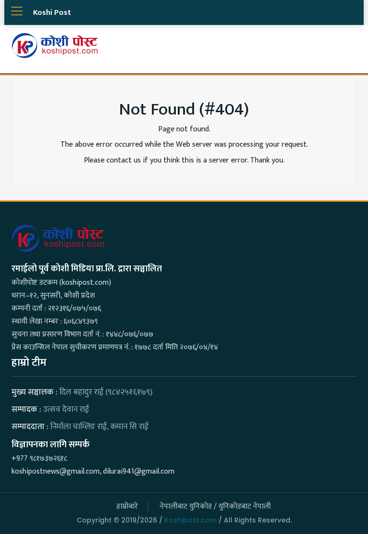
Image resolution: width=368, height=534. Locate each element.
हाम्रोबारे (127, 506)
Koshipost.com (190, 520)
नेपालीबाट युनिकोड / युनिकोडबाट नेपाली (215, 506)
